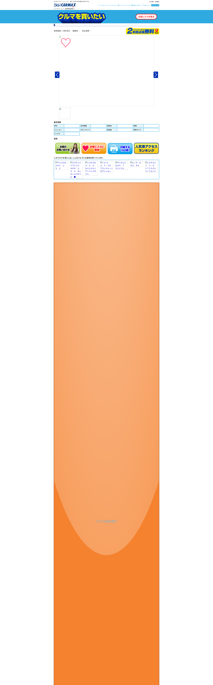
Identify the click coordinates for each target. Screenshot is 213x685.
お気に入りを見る (146, 16)
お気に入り (146, 5)
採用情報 (157, 1)
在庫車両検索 (69, 9)
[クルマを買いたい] (81, 16)
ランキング (155, 5)
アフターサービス (124, 5)
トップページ (58, 9)
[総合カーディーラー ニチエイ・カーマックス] (65, 5)
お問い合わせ (137, 5)
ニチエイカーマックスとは (108, 5)
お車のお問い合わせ (67, 148)
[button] (57, 75)
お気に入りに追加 (94, 148)
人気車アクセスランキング (146, 148)
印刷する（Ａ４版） (120, 148)
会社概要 (151, 1)
